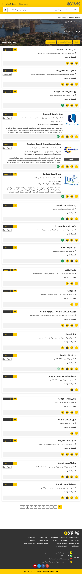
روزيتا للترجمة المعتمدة (53, 114)
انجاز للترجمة (71, 334)
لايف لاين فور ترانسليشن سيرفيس (62, 376)
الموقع (71, 84)
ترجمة (66, 57)
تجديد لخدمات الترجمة (66, 49)
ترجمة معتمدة (43, 124)
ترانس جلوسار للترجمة (67, 399)
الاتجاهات (66, 63)
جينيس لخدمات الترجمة (66, 205)
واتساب (62, 105)
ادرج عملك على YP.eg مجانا (59, 537)
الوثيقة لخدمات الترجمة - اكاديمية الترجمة (58, 312)
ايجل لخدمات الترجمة (67, 463)
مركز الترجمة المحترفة (52, 174)
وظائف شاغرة (75, 546)
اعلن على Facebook (29, 543)
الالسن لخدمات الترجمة (66, 70)
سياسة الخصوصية (42, 543)
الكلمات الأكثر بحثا (62, 543)
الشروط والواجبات (61, 546)
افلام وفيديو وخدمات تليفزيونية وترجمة (40, 152)
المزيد (6, 50)
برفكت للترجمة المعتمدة (65, 226)
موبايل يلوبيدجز (44, 537)
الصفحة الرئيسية (74, 17)
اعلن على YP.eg (74, 540)
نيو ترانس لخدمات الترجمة (65, 91)
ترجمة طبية (48, 154)
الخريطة (76, 42)
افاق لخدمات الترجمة (67, 420)
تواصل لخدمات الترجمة (66, 484)
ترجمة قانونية (42, 184)
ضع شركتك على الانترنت (60, 540)
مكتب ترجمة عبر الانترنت (35, 154)
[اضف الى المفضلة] (15, 49)
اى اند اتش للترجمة (68, 355)
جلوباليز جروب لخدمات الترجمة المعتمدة (44, 144)
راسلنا (71, 63)
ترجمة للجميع (70, 270)
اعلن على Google (74, 543)
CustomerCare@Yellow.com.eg (59, 559)
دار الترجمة (71, 291)
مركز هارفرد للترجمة (68, 247)
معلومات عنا (31, 537)
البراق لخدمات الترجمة (67, 440)
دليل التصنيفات (43, 540)
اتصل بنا (32, 540)
